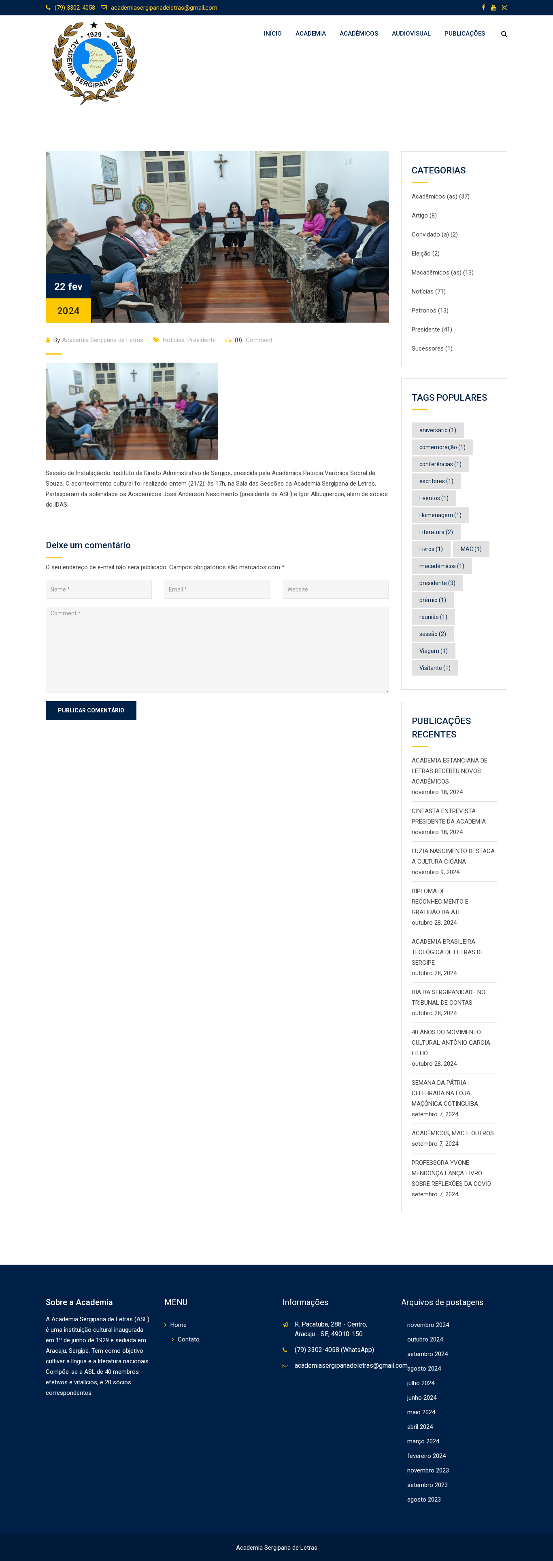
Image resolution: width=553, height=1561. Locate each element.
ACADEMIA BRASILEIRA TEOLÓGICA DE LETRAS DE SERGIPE (448, 952)
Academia (311, 33)
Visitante (435, 668)
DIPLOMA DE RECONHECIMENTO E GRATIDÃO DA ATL (440, 901)
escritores (436, 481)
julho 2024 (420, 1383)
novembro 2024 (428, 1325)
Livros (431, 549)
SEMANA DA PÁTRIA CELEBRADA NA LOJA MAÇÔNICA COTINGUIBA (445, 1093)
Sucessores (428, 348)
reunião (433, 617)
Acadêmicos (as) (434, 196)
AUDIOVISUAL (411, 33)
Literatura (436, 532)
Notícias (174, 340)
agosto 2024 (424, 1368)
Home (178, 1325)
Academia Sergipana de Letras (102, 340)
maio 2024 (421, 1412)
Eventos (434, 498)
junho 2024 (421, 1397)
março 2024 (423, 1441)
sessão (432, 634)
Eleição (421, 253)
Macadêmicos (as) (437, 272)
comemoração (442, 447)
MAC (471, 549)
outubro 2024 (425, 1339)
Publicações (465, 33)
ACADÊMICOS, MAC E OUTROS (453, 1133)
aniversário (437, 430)
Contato (189, 1339)
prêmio (432, 600)
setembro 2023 (427, 1485)
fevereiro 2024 (426, 1456)
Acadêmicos (359, 33)
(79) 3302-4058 (75, 7)
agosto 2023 (424, 1499)
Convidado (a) (430, 234)
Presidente (201, 340)
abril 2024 (420, 1426)
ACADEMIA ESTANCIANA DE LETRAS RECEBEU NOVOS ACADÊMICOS (449, 771)
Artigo (420, 215)
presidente (437, 583)
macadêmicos (441, 566)
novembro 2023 (428, 1470)
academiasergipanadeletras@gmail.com (164, 7)
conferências (440, 464)
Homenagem (440, 515)
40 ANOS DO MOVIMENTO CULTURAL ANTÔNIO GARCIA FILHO (451, 1043)
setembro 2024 (427, 1354)
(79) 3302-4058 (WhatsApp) (334, 1350)
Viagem (433, 651)
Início (273, 33)
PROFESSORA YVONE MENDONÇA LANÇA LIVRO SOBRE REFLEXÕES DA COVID (451, 1173)
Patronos (424, 310)
